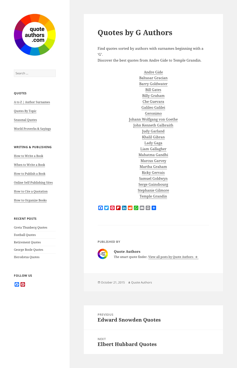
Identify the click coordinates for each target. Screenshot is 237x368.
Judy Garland (153, 131)
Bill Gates (153, 89)
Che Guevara (153, 101)
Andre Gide (153, 72)
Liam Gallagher (153, 148)
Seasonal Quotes (25, 120)
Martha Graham (153, 166)
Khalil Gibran (153, 137)
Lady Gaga (153, 143)
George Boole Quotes (28, 250)
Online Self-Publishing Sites (33, 182)
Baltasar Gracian (153, 77)
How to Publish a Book (29, 174)
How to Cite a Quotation (31, 191)
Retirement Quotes (27, 242)
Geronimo (153, 113)
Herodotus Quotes (26, 257)
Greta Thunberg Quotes (30, 227)
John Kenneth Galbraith (153, 125)
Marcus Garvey (153, 160)
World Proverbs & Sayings (32, 129)
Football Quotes (25, 235)
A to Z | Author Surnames (32, 102)
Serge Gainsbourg (153, 184)
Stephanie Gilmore (153, 190)
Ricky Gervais (153, 172)
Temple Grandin (153, 196)
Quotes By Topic (25, 111)
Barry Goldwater (153, 83)
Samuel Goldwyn (153, 178)
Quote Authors (141, 282)
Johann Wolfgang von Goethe (153, 119)
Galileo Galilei (153, 107)
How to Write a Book (28, 156)
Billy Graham (153, 95)
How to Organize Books (30, 200)
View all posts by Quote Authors (171, 257)
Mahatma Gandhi (153, 154)
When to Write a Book (29, 165)
